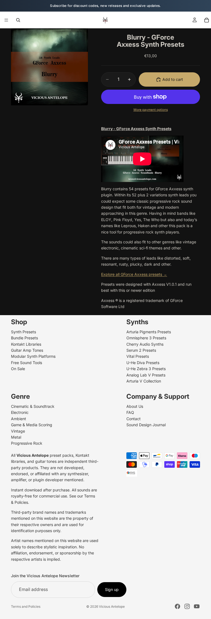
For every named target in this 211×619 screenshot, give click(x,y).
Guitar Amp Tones (27, 350)
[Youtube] (196, 606)
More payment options (151, 110)
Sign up (112, 589)
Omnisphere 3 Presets (146, 337)
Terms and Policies (25, 606)
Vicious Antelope (112, 606)
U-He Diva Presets (142, 362)
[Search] (18, 20)
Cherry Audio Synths (144, 344)
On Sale (18, 368)
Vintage (18, 430)
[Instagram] (187, 606)
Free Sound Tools (26, 362)
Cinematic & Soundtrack (32, 406)
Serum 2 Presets (141, 350)
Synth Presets (23, 331)
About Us (134, 406)
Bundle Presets (24, 337)
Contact (133, 418)
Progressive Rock (26, 443)
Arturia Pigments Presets (148, 331)
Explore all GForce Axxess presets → (134, 274)
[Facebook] (177, 606)
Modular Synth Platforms (33, 356)
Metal (16, 437)
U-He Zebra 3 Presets (146, 368)
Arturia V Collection (143, 381)
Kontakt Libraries (26, 344)
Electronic (20, 412)
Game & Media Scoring (31, 424)
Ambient (18, 418)
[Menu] (6, 20)
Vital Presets (137, 356)
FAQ (130, 412)
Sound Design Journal (146, 424)
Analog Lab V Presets (145, 374)
